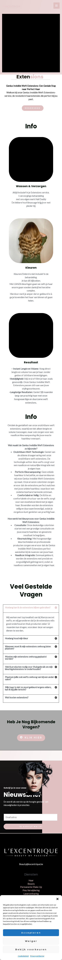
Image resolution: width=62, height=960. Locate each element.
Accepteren (31, 932)
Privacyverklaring (37, 956)
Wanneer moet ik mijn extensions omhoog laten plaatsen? (28, 647)
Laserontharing (31, 893)
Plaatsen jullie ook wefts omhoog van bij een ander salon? (29, 678)
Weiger (31, 941)
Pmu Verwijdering (31, 890)
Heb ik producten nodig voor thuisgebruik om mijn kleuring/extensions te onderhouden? (29, 668)
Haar (31, 880)
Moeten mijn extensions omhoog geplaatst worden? (26, 657)
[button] (57, 898)
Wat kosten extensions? (16, 697)
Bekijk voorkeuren (31, 949)
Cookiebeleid (23, 956)
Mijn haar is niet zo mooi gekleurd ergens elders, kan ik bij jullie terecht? (28, 688)
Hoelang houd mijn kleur (16, 638)
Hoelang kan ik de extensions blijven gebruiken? (28, 607)
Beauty (31, 883)
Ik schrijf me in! (31, 826)
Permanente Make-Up (31, 887)
